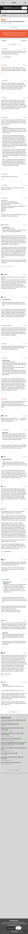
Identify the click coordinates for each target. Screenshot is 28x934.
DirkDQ (4, 509)
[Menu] (2, 2)
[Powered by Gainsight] (14, 770)
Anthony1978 (6, 430)
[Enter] (2, 11)
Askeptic (5, 343)
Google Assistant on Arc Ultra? (8, 753)
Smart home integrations (6, 760)
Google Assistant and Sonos (7, 721)
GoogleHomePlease (7, 325)
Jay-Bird (5, 399)
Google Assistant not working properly (10, 738)
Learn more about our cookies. (14, 925)
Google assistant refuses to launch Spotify (11, 762)
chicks (4, 297)
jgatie (4, 456)
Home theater (4, 754)
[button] (1, 8)
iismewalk (5, 48)
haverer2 (5, 357)
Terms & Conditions (5, 773)
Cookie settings (13, 773)
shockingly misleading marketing (9, 724)
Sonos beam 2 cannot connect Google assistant (12, 720)
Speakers (4, 15)
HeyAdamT (5, 117)
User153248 (5, 224)
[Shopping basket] (25, 2)
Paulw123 (5, 274)
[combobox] (14, 11)
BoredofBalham (6, 579)
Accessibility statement (22, 773)
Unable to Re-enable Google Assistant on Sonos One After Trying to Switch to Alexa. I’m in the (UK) (13, 743)
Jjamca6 (5, 65)
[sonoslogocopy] (14, 2)
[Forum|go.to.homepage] (11, 8)
